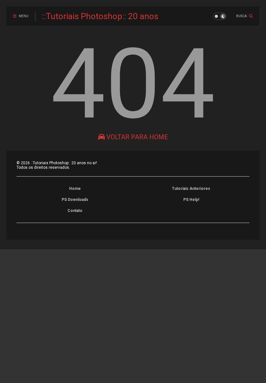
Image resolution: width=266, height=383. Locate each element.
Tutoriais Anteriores (191, 188)
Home (75, 188)
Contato (74, 210)
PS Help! (191, 199)
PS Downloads (75, 199)
